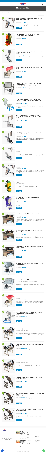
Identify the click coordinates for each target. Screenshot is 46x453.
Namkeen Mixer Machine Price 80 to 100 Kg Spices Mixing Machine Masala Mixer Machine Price (29, 231)
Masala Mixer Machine (27, 85)
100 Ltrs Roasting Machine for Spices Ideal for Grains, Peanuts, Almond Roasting (28, 328)
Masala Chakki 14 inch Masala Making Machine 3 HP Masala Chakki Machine (29, 68)
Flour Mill (36, 431)
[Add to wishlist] (14, 18)
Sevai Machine (37, 436)
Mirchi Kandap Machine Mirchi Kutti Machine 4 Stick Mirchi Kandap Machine (29, 182)
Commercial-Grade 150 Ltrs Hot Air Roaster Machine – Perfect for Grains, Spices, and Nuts (29, 410)
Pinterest (25, 0)
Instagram (22, 0)
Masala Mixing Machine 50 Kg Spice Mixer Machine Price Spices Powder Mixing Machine (28, 279)
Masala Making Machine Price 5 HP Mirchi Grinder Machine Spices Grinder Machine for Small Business (29, 52)
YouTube (24, 0)
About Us (28, 437)
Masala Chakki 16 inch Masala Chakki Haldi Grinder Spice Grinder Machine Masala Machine (29, 296)
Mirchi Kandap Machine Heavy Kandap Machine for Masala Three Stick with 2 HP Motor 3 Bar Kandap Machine (29, 35)
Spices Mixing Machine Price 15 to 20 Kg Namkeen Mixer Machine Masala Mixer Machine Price (29, 214)
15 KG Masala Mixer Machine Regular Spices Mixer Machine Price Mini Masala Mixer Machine (29, 264)
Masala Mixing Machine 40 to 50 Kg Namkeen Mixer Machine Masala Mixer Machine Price (29, 247)
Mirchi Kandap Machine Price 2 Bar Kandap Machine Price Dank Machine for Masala (28, 198)
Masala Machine (23, 36)
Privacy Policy (29, 440)
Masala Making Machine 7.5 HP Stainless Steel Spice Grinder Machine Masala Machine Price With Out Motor (30, 150)
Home (3, 12)
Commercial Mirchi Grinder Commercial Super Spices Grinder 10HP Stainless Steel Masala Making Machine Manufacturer (29, 313)
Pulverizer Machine (37, 433)
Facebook (20, 0)
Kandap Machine (18, 36)
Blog (28, 434)
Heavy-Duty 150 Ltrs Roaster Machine (23, 361)
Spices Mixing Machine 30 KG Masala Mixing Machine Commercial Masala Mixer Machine (29, 84)
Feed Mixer (17, 85)
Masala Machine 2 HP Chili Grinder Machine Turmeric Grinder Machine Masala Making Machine (30, 165)
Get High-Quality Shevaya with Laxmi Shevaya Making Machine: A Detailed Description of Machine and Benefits (23, 443)
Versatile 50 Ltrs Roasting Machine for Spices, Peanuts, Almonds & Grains (29, 345)
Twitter (21, 0)
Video (28, 435)
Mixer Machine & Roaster (34, 85)
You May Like (27, 36)
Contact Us (29, 443)
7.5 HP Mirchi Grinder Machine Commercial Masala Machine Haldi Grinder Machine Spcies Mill (29, 133)
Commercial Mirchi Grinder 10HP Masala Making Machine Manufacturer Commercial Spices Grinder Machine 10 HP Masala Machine (29, 116)
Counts (25, 438)
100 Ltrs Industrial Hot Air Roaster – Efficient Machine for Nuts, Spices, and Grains (30, 394)
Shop (28, 432)
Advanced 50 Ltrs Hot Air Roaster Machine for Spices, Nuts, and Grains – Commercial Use (29, 378)
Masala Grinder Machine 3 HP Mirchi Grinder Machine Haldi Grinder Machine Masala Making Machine (29, 19)
